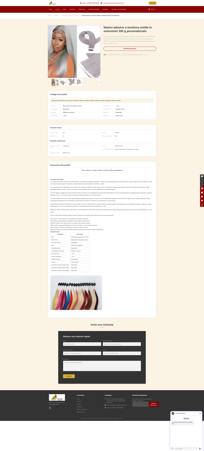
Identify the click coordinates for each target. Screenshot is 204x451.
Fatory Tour (81, 9)
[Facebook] (50, 408)
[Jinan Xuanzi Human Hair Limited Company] (52, 3)
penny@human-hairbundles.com (115, 3)
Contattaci (105, 9)
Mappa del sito (80, 412)
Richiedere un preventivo (118, 9)
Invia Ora (69, 376)
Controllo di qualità (93, 9)
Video (64, 9)
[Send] (200, 448)
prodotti (79, 404)
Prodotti (57, 9)
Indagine (152, 3)
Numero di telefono (68, 350)
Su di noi (79, 401)
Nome (65, 340)
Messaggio (66, 359)
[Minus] (200, 413)
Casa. (78, 399)
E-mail (105, 350)
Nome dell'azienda (107, 340)
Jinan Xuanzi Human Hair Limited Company (102, 418)
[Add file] (172, 448)
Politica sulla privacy (82, 409)
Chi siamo (72, 9)
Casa (50, 9)
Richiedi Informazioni (130, 48)
